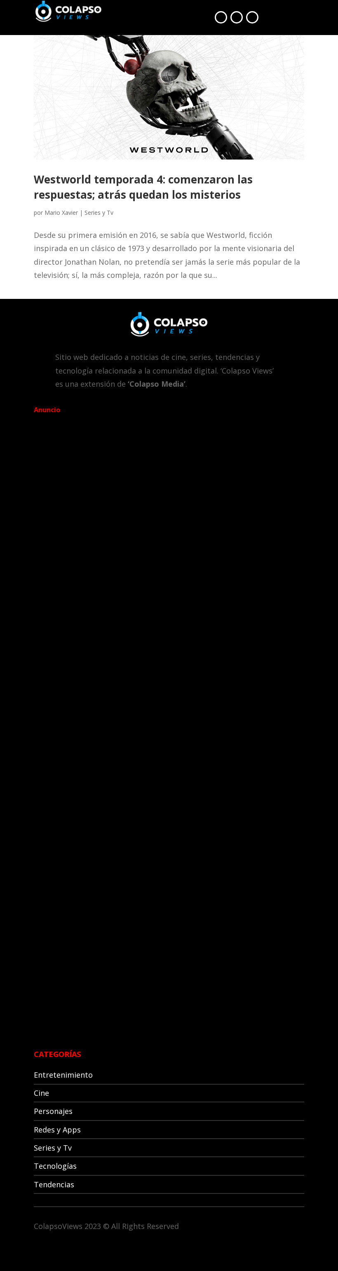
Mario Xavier (61, 212)
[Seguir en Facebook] (221, 17)
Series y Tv (98, 212)
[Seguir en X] (236, 17)
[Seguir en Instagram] (252, 17)
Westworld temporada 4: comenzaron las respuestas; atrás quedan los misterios (143, 187)
